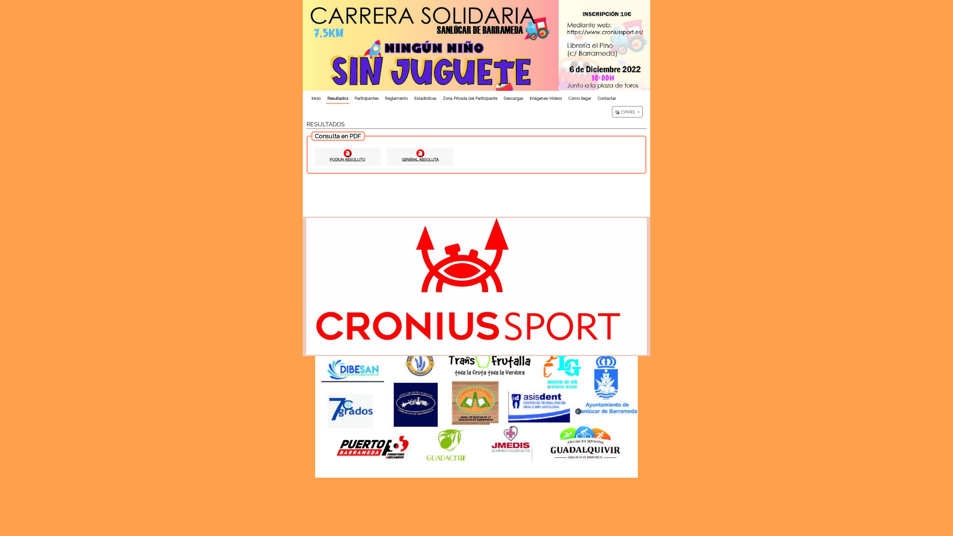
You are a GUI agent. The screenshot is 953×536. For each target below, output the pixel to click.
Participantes (367, 98)
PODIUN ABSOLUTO (347, 159)
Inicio (316, 98)
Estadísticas (425, 98)
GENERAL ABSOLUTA (420, 159)
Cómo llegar (579, 98)
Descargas (513, 98)
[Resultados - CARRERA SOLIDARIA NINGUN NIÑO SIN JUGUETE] (476, 45)
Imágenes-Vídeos (546, 98)
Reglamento (396, 98)
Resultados (337, 98)
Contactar (607, 98)
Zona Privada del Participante (470, 98)
